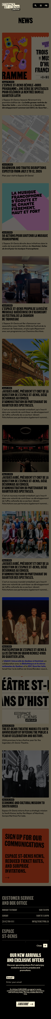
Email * (10, 977)
